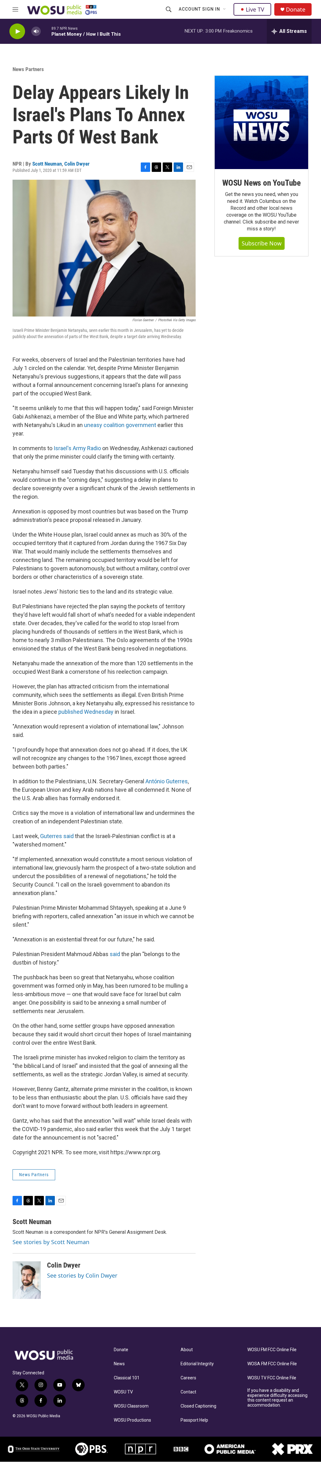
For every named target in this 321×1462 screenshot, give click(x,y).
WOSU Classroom (131, 1406)
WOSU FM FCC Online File (272, 1349)
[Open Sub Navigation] (224, 9)
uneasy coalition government (120, 425)
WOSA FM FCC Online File (272, 1364)
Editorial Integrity (197, 1364)
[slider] (46, 31)
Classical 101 (126, 1378)
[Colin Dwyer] (27, 1280)
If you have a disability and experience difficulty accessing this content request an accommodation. (277, 1398)
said (115, 954)
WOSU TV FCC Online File (271, 1378)
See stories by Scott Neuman (51, 1242)
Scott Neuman (47, 164)
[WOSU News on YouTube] (261, 122)
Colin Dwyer (77, 164)
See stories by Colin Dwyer (82, 1275)
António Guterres (166, 781)
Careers (188, 1378)
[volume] (36, 31)
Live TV (255, 9)
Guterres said (57, 836)
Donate (295, 9)
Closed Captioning (198, 1406)
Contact (188, 1392)
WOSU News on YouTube (261, 183)
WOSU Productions (132, 1420)
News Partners (28, 69)
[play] (17, 31)
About (187, 1349)
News (119, 1364)
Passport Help (194, 1420)
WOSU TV (123, 1392)
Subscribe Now (262, 243)
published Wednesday (85, 711)
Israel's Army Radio (77, 448)
